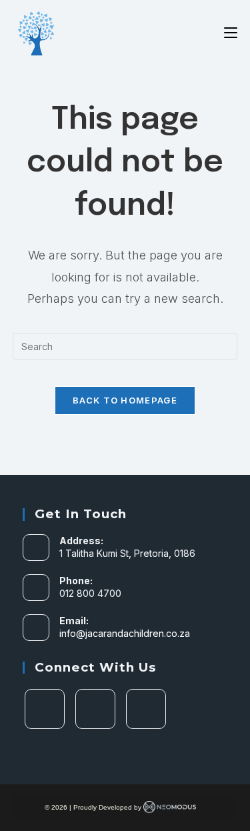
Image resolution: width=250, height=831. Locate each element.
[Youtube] (146, 709)
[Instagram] (95, 709)
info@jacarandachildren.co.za (124, 633)
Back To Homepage (125, 400)
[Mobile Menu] (230, 32)
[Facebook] (45, 709)
